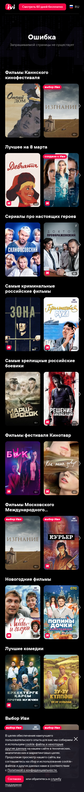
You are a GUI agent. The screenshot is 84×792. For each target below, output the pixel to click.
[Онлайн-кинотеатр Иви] (11, 7)
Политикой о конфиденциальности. (32, 770)
